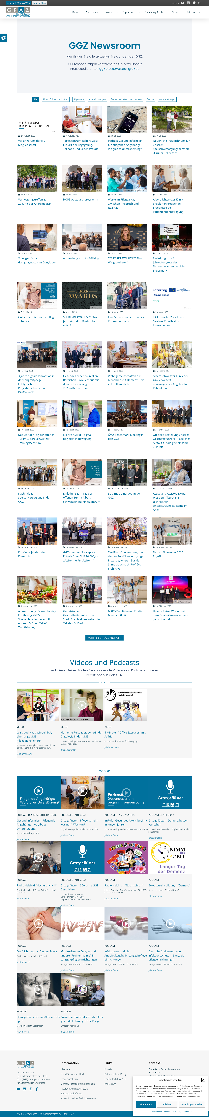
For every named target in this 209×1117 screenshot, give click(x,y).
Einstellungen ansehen (191, 1104)
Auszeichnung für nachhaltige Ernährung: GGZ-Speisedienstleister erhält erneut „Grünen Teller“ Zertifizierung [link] (37, 619)
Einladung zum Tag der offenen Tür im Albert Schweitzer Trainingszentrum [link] (81, 498)
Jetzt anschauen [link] (24, 753)
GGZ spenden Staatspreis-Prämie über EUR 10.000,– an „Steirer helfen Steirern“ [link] (81, 556)
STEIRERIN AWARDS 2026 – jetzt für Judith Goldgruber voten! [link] (80, 321)
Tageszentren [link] (130, 12)
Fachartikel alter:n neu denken (126, 99)
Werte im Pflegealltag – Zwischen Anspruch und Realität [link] (123, 203)
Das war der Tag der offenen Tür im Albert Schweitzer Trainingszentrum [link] (36, 439)
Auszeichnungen (97, 99)
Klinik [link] (75, 12)
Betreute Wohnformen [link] (72, 1093)
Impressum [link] (187, 1111)
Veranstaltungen (167, 99)
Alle (36, 99)
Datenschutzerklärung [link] (172, 1111)
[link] (3, 38)
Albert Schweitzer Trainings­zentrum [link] (78, 1098)
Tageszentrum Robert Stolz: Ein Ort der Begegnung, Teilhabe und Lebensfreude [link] (80, 145)
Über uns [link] (192, 12)
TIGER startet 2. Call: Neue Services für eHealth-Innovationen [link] (169, 321)
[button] (203, 1079)
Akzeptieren (146, 1104)
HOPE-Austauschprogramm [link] (80, 199)
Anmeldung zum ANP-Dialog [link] (81, 258)
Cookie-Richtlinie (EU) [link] (115, 1079)
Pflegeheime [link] (92, 12)
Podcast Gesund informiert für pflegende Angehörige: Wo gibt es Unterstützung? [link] (125, 145)
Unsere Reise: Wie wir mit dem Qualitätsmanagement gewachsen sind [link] (170, 615)
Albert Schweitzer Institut (55, 99)
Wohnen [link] (110, 12)
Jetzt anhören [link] (23, 839)
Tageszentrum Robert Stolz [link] (74, 1088)
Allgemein (79, 99)
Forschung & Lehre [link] (155, 12)
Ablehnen (167, 1104)
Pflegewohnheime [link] (70, 1079)
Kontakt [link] (108, 1069)
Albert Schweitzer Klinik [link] (72, 1074)
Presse (150, 99)
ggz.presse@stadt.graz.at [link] (119, 69)
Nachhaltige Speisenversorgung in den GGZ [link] (34, 498)
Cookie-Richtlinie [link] (155, 1111)
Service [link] (176, 12)
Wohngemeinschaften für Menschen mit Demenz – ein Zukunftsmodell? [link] (126, 380)
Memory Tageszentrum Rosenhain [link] (78, 1083)
